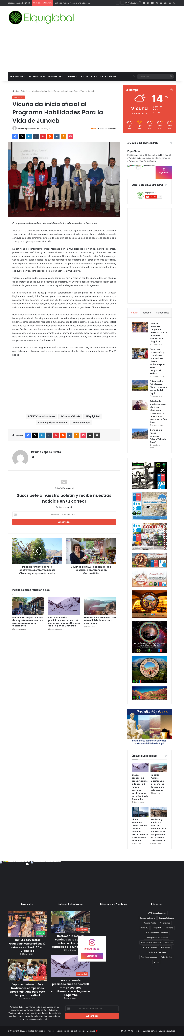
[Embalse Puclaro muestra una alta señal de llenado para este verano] (100, 606)
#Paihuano (132, 161)
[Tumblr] (36, 136)
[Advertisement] (92, 50)
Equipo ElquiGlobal (167, 1031)
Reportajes (16, 76)
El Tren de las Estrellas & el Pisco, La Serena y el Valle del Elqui (158, 387)
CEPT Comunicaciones (42, 416)
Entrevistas (35, 76)
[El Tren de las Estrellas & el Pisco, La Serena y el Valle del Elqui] (140, 385)
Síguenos (163, 172)
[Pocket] (70, 136)
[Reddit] (50, 136)
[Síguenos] (92, 943)
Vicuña (157, 962)
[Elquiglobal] (41, 17)
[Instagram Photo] (148, 171)
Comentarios (162, 312)
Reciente (147, 312)
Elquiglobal (93, 416)
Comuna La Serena (147, 918)
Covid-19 (144, 928)
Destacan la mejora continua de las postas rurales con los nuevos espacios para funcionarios (27, 621)
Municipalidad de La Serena (156, 933)
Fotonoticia (88, 76)
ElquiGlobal (134, 151)
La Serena (169, 928)
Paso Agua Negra (150, 947)
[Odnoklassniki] (63, 136)
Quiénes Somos (150, 1031)
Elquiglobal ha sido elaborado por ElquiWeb (75, 1031)
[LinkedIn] (29, 136)
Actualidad (25, 91)
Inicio (16, 91)
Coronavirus (165, 923)
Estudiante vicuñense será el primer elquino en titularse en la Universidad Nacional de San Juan (158, 412)
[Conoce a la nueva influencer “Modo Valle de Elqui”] (140, 434)
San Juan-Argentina (149, 957)
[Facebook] (15, 136)
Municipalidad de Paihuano (157, 937)
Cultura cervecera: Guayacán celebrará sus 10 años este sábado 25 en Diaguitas (158, 332)
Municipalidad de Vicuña (53, 422)
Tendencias (54, 76)
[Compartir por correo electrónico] (90, 435)
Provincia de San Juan (157, 952)
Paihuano (168, 942)
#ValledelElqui (133, 158)
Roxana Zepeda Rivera (27, 128)
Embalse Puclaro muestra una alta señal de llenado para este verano (100, 620)
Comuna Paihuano (166, 918)
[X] (22, 136)
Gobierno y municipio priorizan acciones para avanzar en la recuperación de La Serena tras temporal (158, 830)
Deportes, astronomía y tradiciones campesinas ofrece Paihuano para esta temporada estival (27, 989)
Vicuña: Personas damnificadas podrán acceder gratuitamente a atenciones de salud (140, 830)
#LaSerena (151, 161)
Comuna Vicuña (71, 416)
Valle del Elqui (82, 422)
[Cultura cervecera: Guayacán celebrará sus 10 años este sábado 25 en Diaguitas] (140, 327)
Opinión (71, 76)
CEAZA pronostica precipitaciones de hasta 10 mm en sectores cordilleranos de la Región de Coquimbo (64, 621)
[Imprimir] (97, 435)
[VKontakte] (57, 136)
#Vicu (140, 161)
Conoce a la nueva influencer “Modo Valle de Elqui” (158, 436)
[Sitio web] (33, 457)
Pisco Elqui (165, 947)
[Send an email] (38, 128)
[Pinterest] (43, 136)
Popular (134, 312)
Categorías (107, 76)
